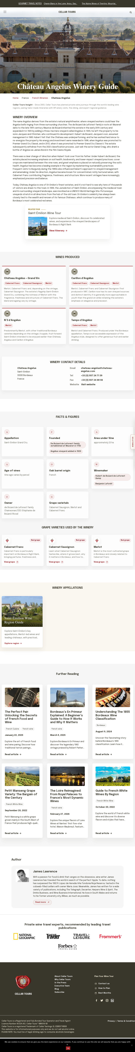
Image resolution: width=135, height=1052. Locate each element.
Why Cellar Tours (63, 979)
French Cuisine (12, 729)
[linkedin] (112, 1000)
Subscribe (59, 992)
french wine (28, 729)
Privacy (111, 1021)
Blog (57, 989)
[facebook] (96, 1000)
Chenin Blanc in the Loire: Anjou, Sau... (60, 4)
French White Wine (14, 804)
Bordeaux (101, 725)
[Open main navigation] (5, 12)
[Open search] (130, 12)
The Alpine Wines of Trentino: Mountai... (99, 4)
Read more (40, 902)
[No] (131, 1045)
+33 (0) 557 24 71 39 (91, 376)
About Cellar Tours (64, 976)
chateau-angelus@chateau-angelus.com (96, 369)
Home (15, 98)
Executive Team (62, 986)
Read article (11, 754)
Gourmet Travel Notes (30, 4)
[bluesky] (102, 1000)
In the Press (60, 983)
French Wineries (40, 98)
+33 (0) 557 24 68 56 (92, 380)
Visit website (88, 384)
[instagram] (107, 1000)
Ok (68, 1048)
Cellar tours (67, 12)
